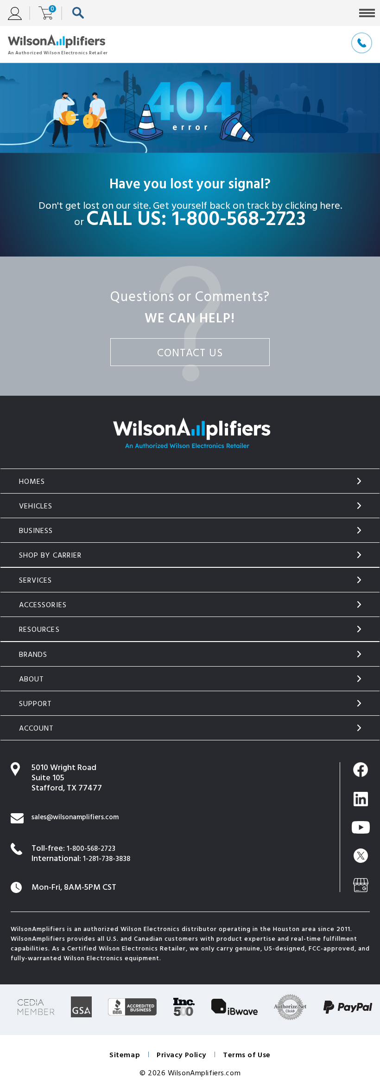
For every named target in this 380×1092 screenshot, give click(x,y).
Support (35, 703)
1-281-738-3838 (106, 858)
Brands (33, 654)
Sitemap (124, 1054)
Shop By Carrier (50, 554)
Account (36, 727)
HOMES (32, 481)
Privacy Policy (181, 1054)
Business (36, 530)
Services (35, 579)
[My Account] (19, 13)
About (31, 678)
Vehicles (36, 505)
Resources (39, 629)
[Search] (80, 13)
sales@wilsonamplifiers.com (75, 816)
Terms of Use (247, 1054)
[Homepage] (58, 44)
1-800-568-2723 (239, 217)
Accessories (43, 604)
